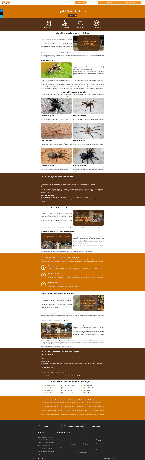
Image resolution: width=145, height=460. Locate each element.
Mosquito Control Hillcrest (89, 447)
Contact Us (86, 6)
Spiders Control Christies (68, 387)
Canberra (74, 6)
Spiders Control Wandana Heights (89, 387)
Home (57, 6)
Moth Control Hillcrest (101, 447)
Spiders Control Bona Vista (69, 392)
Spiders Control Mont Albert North (70, 385)
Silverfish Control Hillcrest (102, 449)
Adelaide (78, 6)
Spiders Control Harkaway (88, 385)
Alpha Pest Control (34, 458)
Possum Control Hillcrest (63, 449)
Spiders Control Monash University (50, 385)
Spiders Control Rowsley (87, 390)
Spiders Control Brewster (87, 392)
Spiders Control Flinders (68, 390)
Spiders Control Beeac (48, 392)
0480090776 (109, 2)
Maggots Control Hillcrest (63, 447)
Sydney (65, 6)
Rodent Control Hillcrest (89, 449)
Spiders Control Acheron (48, 390)
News (82, 6)
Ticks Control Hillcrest (82, 452)
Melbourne (61, 6)
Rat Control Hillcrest (75, 449)
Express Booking (131, 2)
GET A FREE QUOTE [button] (72, 15)
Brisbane (69, 6)
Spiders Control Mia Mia (48, 387)
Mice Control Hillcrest (75, 447)
